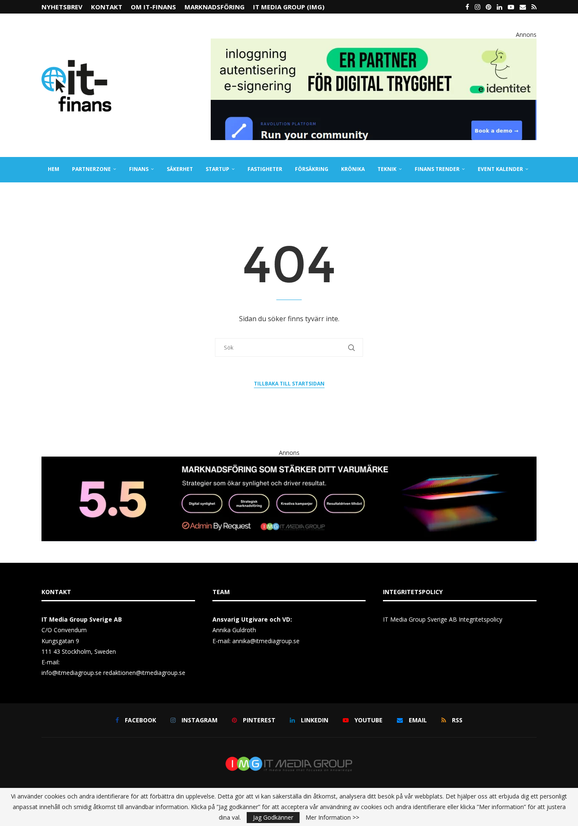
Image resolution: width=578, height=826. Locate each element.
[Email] (523, 7)
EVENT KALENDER (500, 169)
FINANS (139, 169)
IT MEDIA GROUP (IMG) (289, 7)
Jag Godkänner (273, 817)
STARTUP (217, 169)
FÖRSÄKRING (311, 169)
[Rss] (534, 7)
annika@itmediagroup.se (266, 641)
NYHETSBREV (62, 7)
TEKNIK (386, 169)
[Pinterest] (488, 7)
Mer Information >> (332, 817)
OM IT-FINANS (153, 7)
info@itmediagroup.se (71, 673)
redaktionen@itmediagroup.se (144, 673)
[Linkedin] (499, 7)
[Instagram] (477, 7)
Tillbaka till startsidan (289, 383)
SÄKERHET (180, 169)
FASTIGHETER (265, 169)
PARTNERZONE (91, 169)
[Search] (532, 194)
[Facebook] (467, 7)
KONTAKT (106, 7)
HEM (53, 169)
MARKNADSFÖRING (214, 7)
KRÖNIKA (353, 169)
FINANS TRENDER (437, 169)
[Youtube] (511, 7)
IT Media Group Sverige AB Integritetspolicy (442, 619)
